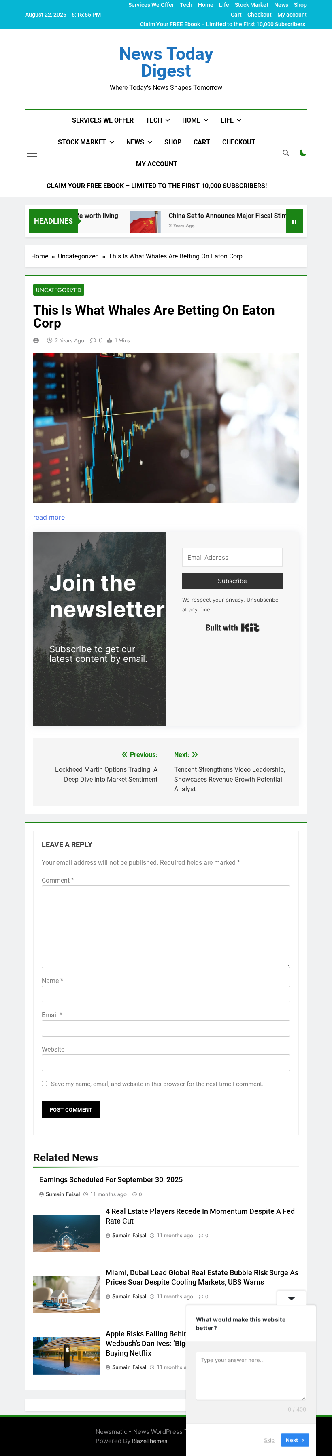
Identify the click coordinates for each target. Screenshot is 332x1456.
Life (224, 5)
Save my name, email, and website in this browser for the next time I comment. (157, 1084)
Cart (236, 14)
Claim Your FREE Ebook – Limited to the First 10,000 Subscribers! (223, 24)
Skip (269, 1439)
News (281, 5)
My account (292, 14)
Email (52, 1015)
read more (49, 517)
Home (205, 5)
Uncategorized (58, 290)
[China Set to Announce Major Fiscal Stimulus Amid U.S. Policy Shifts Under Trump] (126, 226)
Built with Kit (233, 627)
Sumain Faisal (63, 1194)
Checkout (259, 14)
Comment (58, 880)
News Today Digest (166, 62)
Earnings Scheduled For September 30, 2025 (111, 1180)
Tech (186, 5)
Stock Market (251, 5)
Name (52, 981)
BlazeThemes (149, 1440)
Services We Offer (151, 5)
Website (53, 1049)
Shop (300, 5)
